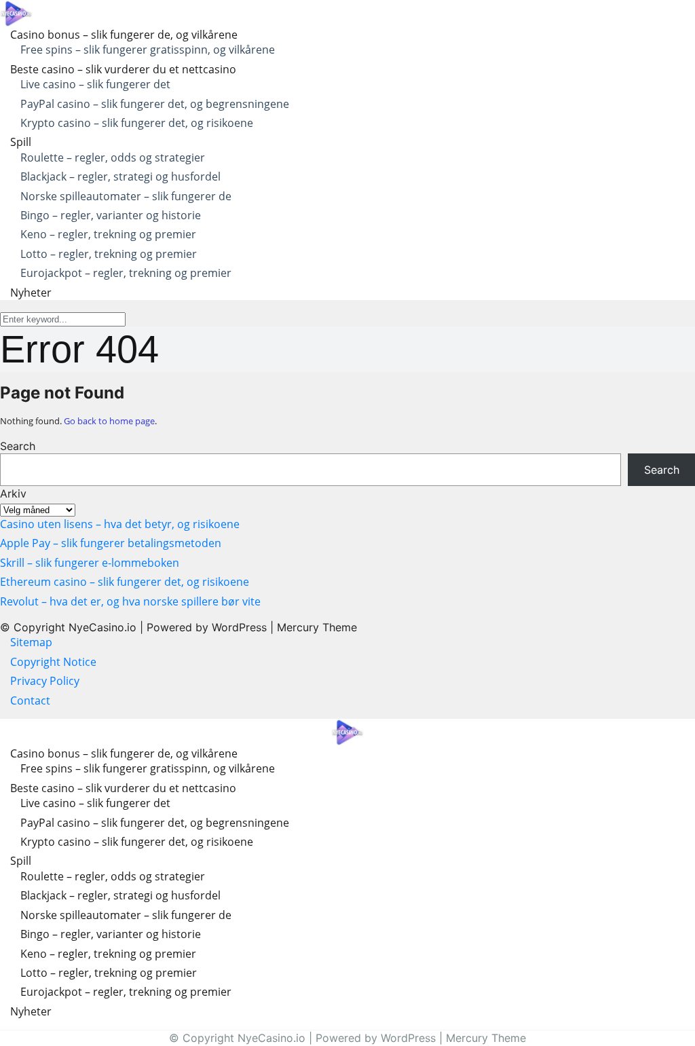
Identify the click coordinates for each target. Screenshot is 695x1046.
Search (17, 446)
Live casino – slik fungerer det (95, 84)
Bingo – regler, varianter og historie (110, 215)
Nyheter (31, 292)
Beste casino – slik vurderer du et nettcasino (123, 69)
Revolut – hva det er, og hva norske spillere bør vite (130, 601)
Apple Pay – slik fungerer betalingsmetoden (110, 543)
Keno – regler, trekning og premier (108, 234)
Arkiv (13, 493)
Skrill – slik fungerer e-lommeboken (89, 562)
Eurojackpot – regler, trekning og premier (125, 272)
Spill (20, 141)
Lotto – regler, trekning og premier (108, 253)
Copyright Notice (53, 661)
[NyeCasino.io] (16, 12)
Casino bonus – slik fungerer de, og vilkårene (124, 34)
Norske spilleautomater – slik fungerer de (125, 196)
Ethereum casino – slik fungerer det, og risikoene (124, 581)
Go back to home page (109, 421)
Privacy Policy (46, 680)
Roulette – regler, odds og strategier (112, 157)
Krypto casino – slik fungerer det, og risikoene (136, 122)
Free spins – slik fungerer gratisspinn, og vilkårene (147, 49)
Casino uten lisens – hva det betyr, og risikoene (120, 524)
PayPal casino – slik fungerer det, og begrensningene (154, 103)
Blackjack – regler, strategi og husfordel (120, 176)
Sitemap (31, 642)
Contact (30, 700)
